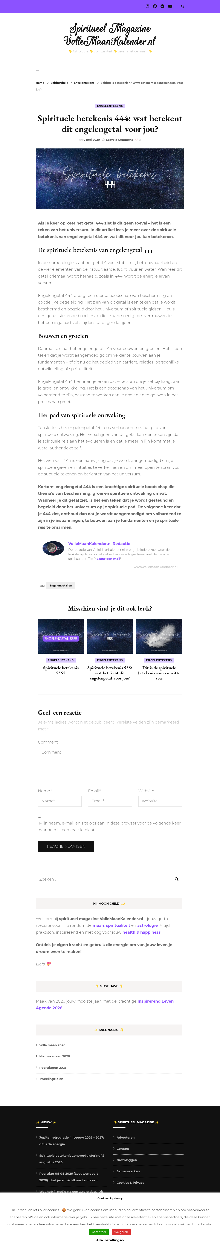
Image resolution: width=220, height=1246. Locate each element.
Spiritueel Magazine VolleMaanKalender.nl (110, 35)
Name (45, 791)
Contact (123, 1149)
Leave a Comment (119, 139)
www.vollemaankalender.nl (155, 567)
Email (94, 791)
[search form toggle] (182, 6)
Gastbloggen (127, 1160)
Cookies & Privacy (130, 1183)
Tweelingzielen (51, 1079)
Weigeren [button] (121, 1232)
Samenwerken (128, 1171)
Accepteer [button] (99, 1232)
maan (98, 925)
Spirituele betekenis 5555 (61, 670)
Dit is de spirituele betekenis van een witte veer (159, 673)
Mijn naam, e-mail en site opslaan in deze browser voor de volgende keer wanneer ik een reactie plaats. (110, 826)
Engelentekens (110, 105)
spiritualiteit (118, 925)
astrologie (147, 925)
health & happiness (141, 932)
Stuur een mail (108, 559)
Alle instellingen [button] (110, 1240)
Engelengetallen (61, 585)
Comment (48, 742)
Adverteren (126, 1137)
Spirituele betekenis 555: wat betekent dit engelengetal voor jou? (109, 673)
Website (146, 791)
